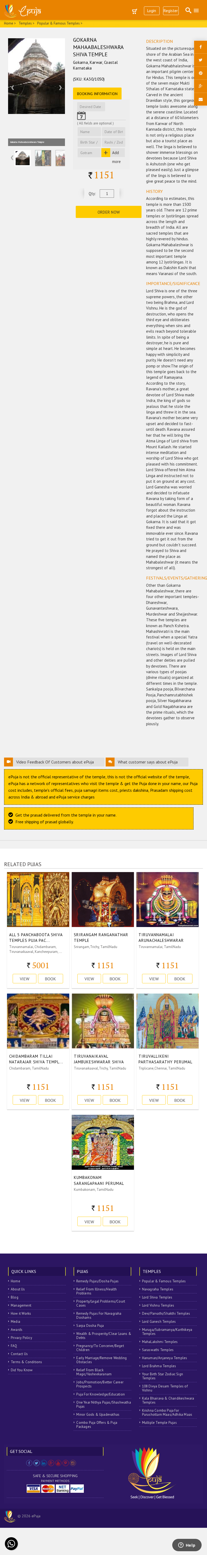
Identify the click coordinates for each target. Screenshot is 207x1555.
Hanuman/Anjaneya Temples (164, 1358)
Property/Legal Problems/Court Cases (100, 1303)
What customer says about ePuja (148, 762)
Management (21, 1305)
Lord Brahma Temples (159, 1366)
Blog (14, 1297)
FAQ (14, 1346)
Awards (16, 1329)
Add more (116, 153)
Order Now (109, 212)
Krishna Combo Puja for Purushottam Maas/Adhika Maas (167, 1412)
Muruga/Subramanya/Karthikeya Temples (167, 1331)
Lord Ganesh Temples (159, 1321)
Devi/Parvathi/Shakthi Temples (166, 1313)
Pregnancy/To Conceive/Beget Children (100, 1348)
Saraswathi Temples (158, 1350)
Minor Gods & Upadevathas (97, 1414)
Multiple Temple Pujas (159, 1422)
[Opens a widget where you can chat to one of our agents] (187, 1545)
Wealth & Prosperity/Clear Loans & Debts (103, 1335)
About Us (18, 1289)
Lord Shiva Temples (157, 1297)
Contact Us (19, 1354)
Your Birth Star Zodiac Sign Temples (162, 1376)
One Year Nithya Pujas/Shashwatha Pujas (103, 1404)
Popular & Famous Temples (164, 1281)
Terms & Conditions (26, 1362)
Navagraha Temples (157, 1289)
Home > (10, 23)
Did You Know (22, 1370)
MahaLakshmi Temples (160, 1341)
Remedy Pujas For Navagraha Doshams (98, 1315)
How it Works (21, 1313)
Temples (25, 23)
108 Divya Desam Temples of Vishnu (165, 1388)
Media (15, 1321)
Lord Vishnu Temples (158, 1305)
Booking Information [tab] (97, 93)
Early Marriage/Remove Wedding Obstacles (101, 1360)
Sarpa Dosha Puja (90, 1325)
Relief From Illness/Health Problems (96, 1291)
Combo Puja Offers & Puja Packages (96, 1424)
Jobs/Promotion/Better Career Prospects (99, 1384)
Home (15, 1281)
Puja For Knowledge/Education (100, 1394)
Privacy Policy (21, 1337)
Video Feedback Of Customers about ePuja (55, 762)
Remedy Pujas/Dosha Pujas (97, 1281)
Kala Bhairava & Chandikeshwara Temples (168, 1400)
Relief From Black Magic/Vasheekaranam (94, 1372)
